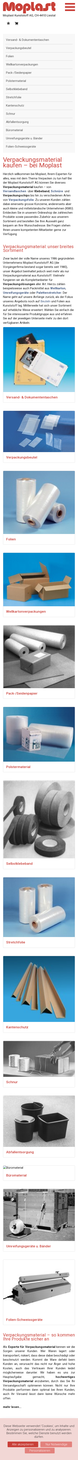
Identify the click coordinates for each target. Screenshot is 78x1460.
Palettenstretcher (48, 293)
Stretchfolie (13, 97)
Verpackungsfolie (21, 200)
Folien (10, 56)
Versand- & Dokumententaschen (27, 40)
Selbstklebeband (16, 89)
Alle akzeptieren (23, 1444)
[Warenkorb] (16, 24)
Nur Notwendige (56, 1444)
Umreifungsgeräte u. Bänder (24, 138)
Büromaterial (14, 130)
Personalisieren (39, 1450)
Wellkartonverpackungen (22, 64)
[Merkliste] (8, 24)
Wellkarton (57, 288)
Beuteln (45, 301)
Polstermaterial (16, 81)
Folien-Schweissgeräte (21, 146)
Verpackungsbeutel (18, 48)
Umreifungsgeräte (16, 293)
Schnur (10, 114)
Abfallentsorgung (17, 122)
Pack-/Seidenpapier (19, 72)
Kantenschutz (15, 105)
